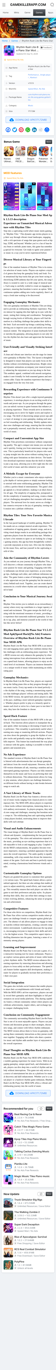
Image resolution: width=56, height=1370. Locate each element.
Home (6, 12)
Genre (27, 12)
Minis (16, 12)
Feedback (47, 47)
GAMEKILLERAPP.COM (28, 5)
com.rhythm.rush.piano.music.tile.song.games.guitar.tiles (39, 97)
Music (30, 105)
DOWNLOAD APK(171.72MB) (31, 119)
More (49, 142)
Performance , (34, 75)
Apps (50, 12)
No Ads (42, 89)
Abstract (33, 77)
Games (39, 12)
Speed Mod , (33, 89)
